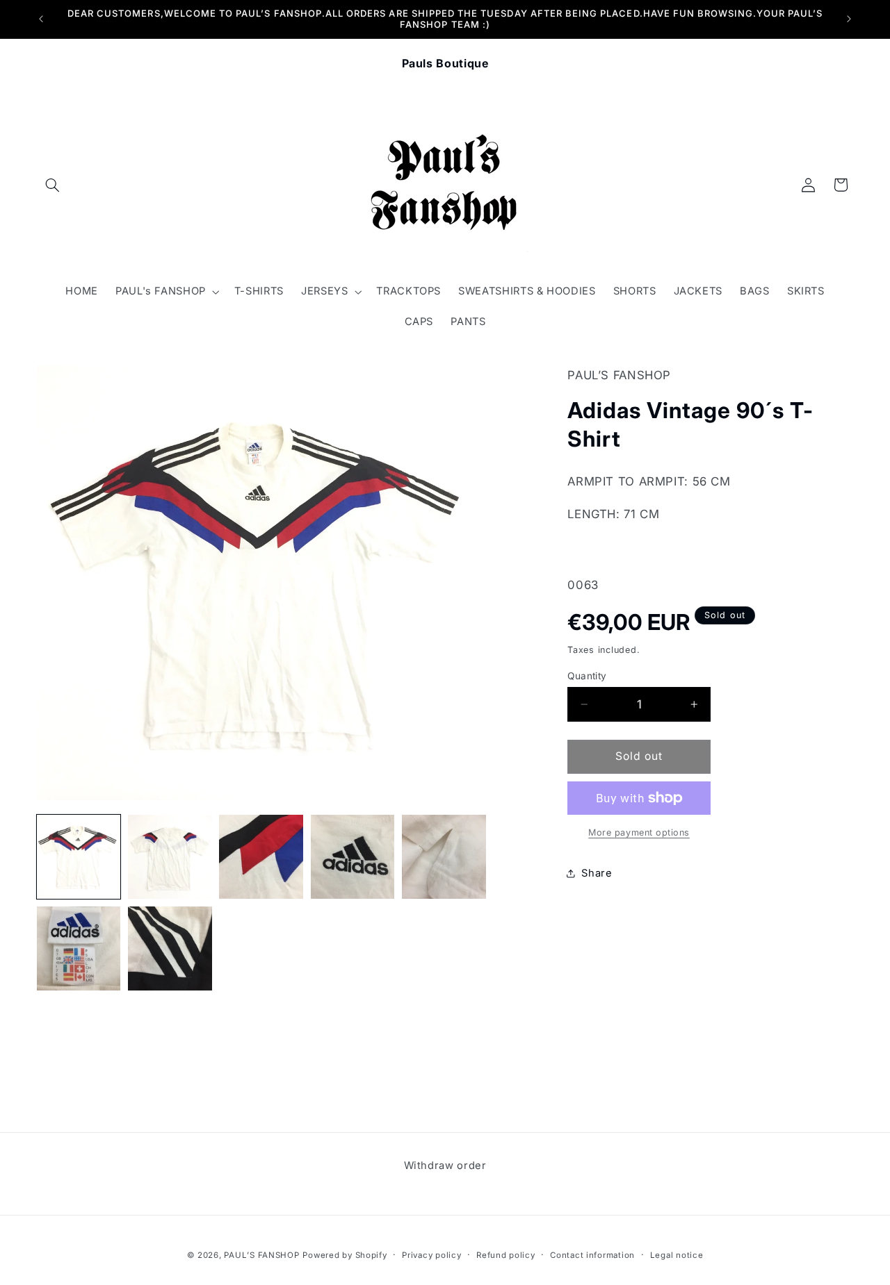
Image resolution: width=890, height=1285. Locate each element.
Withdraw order (445, 1165)
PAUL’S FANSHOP (261, 1255)
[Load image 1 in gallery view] (79, 857)
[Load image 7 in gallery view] (170, 948)
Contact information (592, 1255)
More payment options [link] (639, 832)
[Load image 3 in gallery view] (261, 857)
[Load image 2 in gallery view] (170, 857)
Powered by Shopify (344, 1255)
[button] (53, 185)
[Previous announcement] (41, 19)
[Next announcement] (849, 19)
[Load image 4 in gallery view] (353, 857)
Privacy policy (431, 1255)
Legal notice (677, 1255)
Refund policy (505, 1255)
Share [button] (596, 873)
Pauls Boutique (445, 63)
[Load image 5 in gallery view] (444, 857)
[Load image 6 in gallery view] (79, 948)
